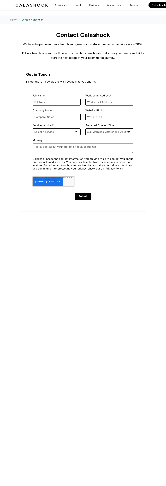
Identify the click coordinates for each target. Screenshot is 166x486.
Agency (134, 5)
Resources (113, 5)
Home (13, 19)
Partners (94, 5)
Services (60, 5)
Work (79, 5)
